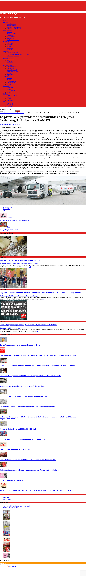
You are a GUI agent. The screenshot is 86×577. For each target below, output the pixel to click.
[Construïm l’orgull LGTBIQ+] (3, 477)
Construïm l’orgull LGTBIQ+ (11, 480)
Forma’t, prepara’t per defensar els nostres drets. (20, 345)
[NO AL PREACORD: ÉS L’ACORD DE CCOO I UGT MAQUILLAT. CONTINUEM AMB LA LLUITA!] (3, 487)
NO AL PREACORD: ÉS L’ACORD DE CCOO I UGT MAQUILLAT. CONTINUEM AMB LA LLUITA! (36, 490)
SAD (8, 60)
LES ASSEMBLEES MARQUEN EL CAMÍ (15, 449)
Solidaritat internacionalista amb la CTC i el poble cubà (23, 439)
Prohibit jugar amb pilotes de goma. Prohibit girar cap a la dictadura (28, 325)
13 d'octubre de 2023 (6, 124)
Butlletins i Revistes (13, 40)
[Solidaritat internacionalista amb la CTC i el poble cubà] (3, 436)
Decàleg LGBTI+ (11, 25)
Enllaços (5, 94)
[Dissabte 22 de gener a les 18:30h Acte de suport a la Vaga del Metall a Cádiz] (3, 372)
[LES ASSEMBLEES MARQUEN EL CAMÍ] (3, 446)
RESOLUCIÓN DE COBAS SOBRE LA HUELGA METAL (20, 260)
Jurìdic (9, 98)
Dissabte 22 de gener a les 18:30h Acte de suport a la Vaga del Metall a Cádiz (30, 376)
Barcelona (10, 43)
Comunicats (16, 124)
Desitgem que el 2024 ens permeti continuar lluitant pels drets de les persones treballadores (38, 355)
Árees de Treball (8, 65)
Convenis (9, 32)
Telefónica (10, 62)
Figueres (9, 44)
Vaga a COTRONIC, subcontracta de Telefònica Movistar (22, 386)
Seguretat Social (11, 33)
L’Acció (5, 102)
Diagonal (6, 497)
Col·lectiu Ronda (12, 95)
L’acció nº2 (10, 106)
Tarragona (10, 48)
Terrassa (9, 49)
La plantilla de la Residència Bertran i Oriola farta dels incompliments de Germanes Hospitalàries (40, 293)
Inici (4, 21)
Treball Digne (11, 82)
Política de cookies (12, 52)
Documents (10, 38)
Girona (9, 89)
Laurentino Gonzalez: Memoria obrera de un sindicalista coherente (28, 407)
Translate (13, 566)
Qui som (5, 22)
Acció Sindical (7, 207)
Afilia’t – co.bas (11, 24)
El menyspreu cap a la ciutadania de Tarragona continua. (23, 396)
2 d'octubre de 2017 (6, 328)
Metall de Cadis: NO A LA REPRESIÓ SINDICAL (18, 429)
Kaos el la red (7, 499)
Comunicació (11, 68)
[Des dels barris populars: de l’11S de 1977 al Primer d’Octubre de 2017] (3, 456)
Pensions (9, 84)
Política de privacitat (13, 56)
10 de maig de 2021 (6, 296)
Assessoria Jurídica (12, 67)
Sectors (5, 76)
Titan (8, 63)
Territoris (6, 86)
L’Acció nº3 (10, 105)
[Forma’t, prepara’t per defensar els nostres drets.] (3, 342)
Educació (9, 78)
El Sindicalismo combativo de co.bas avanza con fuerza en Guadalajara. (29, 470)
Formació (9, 73)
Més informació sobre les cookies (20, 54)
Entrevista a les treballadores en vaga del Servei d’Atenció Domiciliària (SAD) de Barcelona (37, 365)
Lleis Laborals (11, 37)
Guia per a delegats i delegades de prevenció (16, 506)
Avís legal (6, 51)
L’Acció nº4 (10, 103)
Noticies (30, 264)
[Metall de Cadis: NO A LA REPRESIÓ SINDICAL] (3, 426)
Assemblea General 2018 (14, 29)
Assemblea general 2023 (14, 27)
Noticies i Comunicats (10, 113)
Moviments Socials (12, 71)
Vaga (4, 210)
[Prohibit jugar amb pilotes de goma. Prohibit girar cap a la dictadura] (13, 320)
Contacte (6, 41)
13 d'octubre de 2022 (6, 264)
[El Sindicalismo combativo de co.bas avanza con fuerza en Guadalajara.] (3, 467)
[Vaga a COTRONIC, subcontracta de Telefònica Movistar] (3, 383)
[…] (30, 267)
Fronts (9, 97)
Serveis (9, 79)
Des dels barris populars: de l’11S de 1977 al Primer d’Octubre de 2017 (28, 460)
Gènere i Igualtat (12, 70)
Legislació (10, 35)
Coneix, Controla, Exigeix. (11, 507)
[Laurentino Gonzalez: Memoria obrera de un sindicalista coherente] (3, 403)
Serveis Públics (11, 81)
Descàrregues (7, 30)
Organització (10, 75)
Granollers (10, 46)
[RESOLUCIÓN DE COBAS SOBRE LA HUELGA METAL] (13, 255)
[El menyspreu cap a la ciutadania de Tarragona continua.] (3, 393)
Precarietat (6, 209)
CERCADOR (10, 100)
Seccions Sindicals (8, 59)
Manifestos (24, 264)
